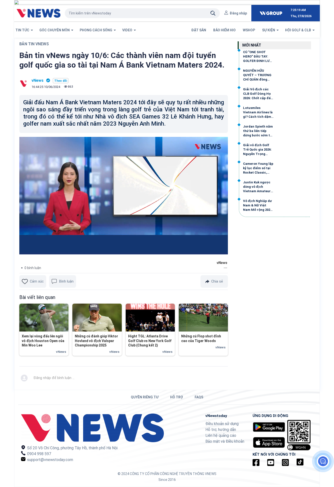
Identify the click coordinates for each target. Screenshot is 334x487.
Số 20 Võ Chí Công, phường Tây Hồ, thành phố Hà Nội (72, 448)
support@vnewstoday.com (49, 459)
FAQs (199, 397)
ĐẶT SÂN (199, 30)
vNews (38, 80)
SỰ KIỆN (269, 30)
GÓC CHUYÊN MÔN (55, 30)
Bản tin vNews (34, 44)
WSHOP (249, 30)
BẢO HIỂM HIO (224, 30)
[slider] (118, 250)
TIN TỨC (23, 30)
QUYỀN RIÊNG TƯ (144, 397)
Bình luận (66, 281)
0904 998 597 (38, 453)
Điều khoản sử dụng (222, 423)
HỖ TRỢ (176, 397)
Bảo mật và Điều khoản (224, 441)
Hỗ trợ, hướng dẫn (220, 429)
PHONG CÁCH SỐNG (97, 30)
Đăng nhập (238, 13)
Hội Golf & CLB (298, 30)
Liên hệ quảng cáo (220, 435)
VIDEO (128, 30)
